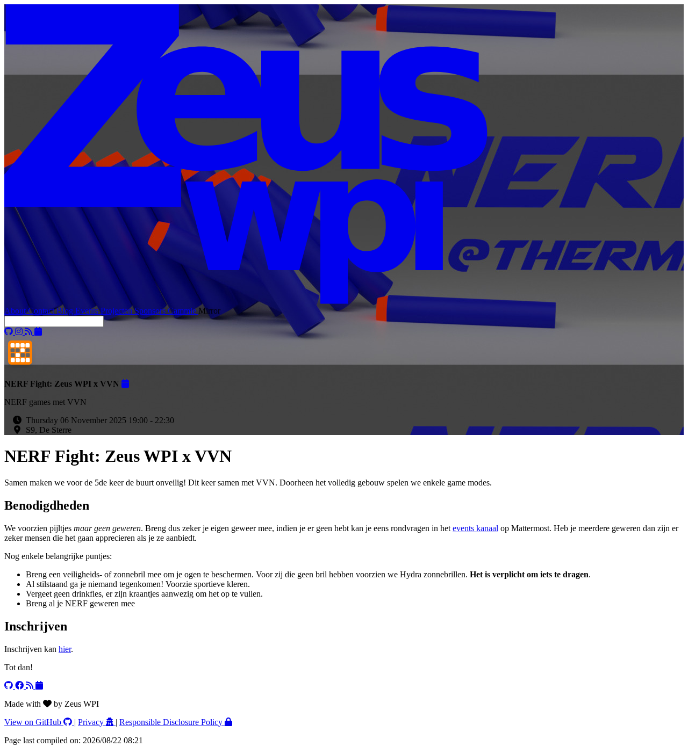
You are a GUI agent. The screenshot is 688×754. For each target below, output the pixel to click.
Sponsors (151, 310)
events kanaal (475, 528)
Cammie (183, 310)
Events (88, 310)
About (16, 310)
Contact (42, 310)
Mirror (209, 310)
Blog (65, 310)
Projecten (117, 310)
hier (65, 649)
